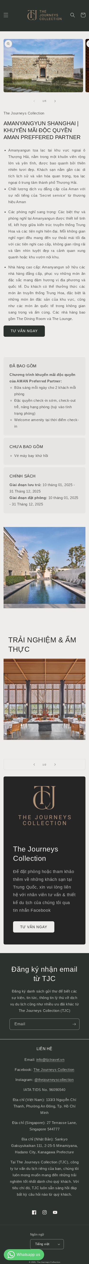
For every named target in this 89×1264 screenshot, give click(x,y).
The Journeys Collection (53, 1070)
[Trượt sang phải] (55, 101)
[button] (6, 15)
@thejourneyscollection (54, 1080)
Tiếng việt (42, 1244)
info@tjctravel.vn (50, 1060)
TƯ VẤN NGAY (24, 331)
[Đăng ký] (74, 1024)
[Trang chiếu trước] (34, 764)
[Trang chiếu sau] (55, 764)
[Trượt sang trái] (34, 101)
